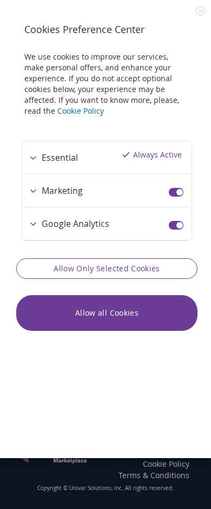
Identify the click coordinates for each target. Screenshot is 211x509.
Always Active (157, 154)
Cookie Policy (80, 111)
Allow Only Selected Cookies (107, 268)
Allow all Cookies (107, 313)
